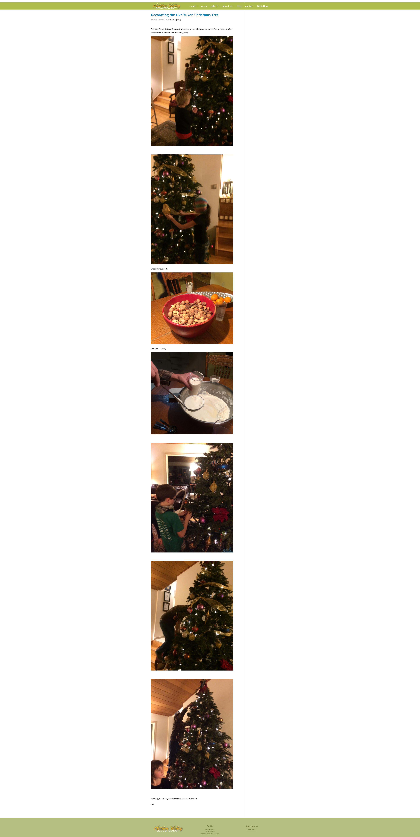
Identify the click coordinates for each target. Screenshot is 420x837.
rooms (193, 6)
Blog (179, 20)
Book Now (262, 6)
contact (249, 6)
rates (204, 6)
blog (239, 6)
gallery (214, 6)
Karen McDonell (158, 20)
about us (227, 6)
